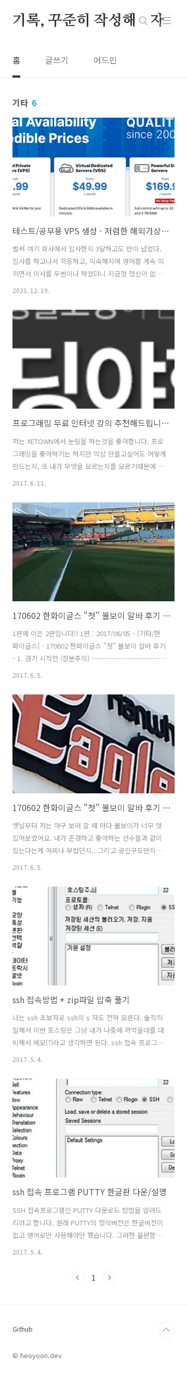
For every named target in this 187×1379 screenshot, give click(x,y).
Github (22, 1329)
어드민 (105, 60)
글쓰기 (57, 60)
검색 (143, 21)
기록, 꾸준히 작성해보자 (88, 21)
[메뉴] (167, 20)
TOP (166, 1330)
